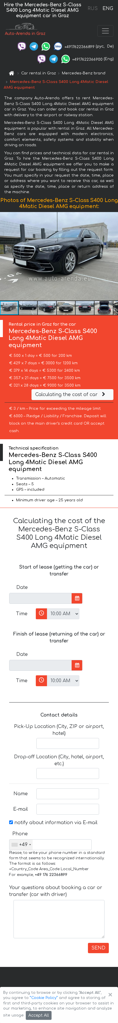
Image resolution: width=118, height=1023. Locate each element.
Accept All (38, 1015)
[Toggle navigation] (105, 31)
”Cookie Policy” (44, 998)
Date (22, 587)
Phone (20, 833)
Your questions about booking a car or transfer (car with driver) (55, 891)
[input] (40, 598)
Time (21, 613)
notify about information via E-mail (55, 822)
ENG (108, 8)
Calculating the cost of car (67, 394)
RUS (93, 8)
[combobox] (21, 845)
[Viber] (21, 46)
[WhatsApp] (45, 46)
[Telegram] (33, 46)
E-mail (20, 809)
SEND (98, 948)
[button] (28, 307)
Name (20, 793)
